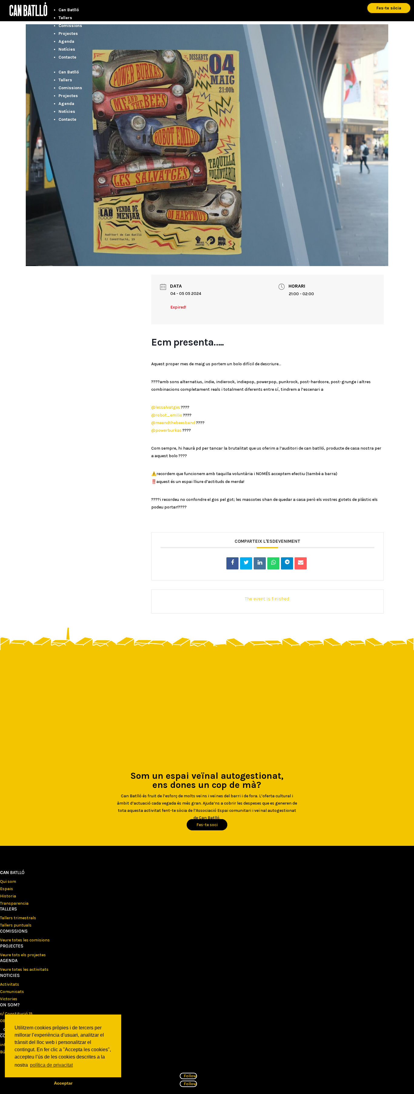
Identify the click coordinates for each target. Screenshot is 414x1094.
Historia (8, 896)
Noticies (10, 975)
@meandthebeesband (173, 422)
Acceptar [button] (63, 1083)
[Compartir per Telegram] (287, 563)
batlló (12, 872)
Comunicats (12, 991)
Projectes (68, 33)
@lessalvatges (165, 407)
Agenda (66, 41)
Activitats (9, 984)
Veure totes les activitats (24, 969)
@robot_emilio (166, 415)
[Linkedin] (260, 563)
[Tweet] (246, 563)
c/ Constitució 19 (16, 1013)
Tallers (65, 17)
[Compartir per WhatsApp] (273, 563)
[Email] (301, 563)
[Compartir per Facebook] (232, 563)
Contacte (67, 57)
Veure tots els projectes (23, 954)
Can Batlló (68, 9)
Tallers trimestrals (18, 917)
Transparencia (14, 903)
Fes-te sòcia (388, 8)
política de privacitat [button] (51, 1065)
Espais (6, 888)
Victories (8, 998)
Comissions (70, 25)
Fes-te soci (207, 824)
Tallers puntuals (16, 925)
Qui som (8, 881)
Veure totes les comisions (25, 940)
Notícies (66, 49)
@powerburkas (166, 430)
